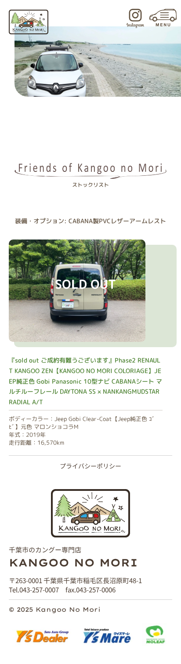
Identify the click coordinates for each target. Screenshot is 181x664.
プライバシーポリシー (90, 465)
